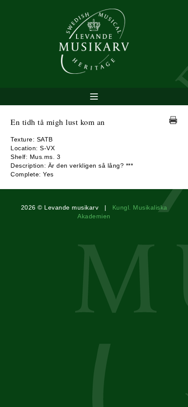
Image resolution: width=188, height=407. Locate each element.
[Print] (173, 120)
